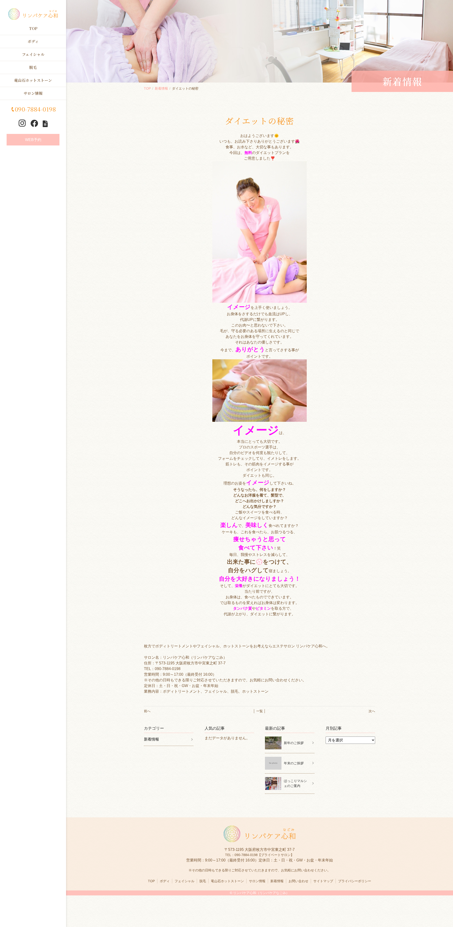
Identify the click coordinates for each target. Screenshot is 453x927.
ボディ (33, 41)
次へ (372, 711)
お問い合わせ (298, 881)
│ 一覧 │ (259, 711)
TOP (33, 28)
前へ (147, 711)
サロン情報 (33, 93)
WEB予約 (33, 140)
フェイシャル (33, 54)
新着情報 (161, 88)
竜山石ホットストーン (33, 80)
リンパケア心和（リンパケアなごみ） (261, 893)
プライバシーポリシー (354, 881)
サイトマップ (323, 881)
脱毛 (33, 67)
